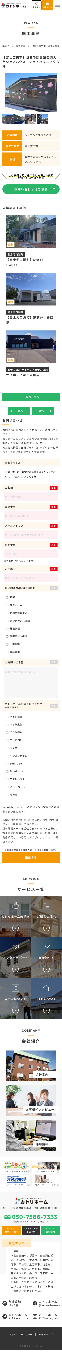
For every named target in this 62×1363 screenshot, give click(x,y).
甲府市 (15, 1269)
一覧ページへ (31, 397)
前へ (20, 411)
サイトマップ (46, 1334)
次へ (41, 411)
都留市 (33, 1255)
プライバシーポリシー (20, 1334)
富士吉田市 (20, 1255)
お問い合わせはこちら (31, 189)
